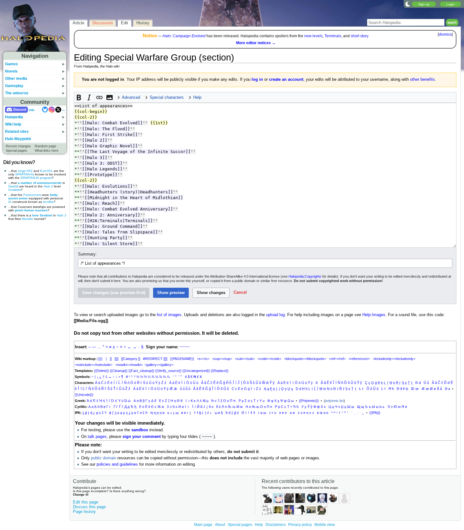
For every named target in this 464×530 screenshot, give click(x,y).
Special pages (16, 150)
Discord (19, 109)
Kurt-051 (46, 171)
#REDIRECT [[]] (155, 359)
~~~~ (185, 347)
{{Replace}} (220, 371)
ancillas (48, 201)
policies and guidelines (117, 464)
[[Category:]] (130, 359)
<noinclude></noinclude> (93, 365)
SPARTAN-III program (36, 178)
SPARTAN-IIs (24, 174)
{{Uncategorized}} (196, 371)
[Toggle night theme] (407, 4)
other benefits (422, 79)
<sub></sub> (245, 359)
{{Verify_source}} (168, 371)
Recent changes (18, 146)
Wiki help (13, 124)
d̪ (86, 413)
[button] (79, 97)
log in (257, 79)
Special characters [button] (167, 97)
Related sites (17, 131)
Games (11, 64)
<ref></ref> (337, 359)
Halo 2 (48, 186)
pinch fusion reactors (31, 210)
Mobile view (324, 524)
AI (9, 201)
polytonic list (334, 401)
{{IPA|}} (374, 413)
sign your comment (141, 436)
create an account (286, 79)
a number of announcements (40, 183)
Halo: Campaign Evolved (184, 36)
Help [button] (197, 97)
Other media (16, 78)
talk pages (97, 436)
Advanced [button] (131, 97)
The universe (16, 93)
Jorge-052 (25, 171)
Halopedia (14, 117)
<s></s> (203, 359)
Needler (27, 219)
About (220, 524)
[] (111, 359)
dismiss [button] (445, 34)
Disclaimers (275, 524)
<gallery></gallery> (159, 365)
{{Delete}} (101, 371)
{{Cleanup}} (119, 371)
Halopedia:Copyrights (305, 276)
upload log (275, 315)
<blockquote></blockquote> (305, 359)
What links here (46, 150)
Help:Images (373, 315)
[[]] (116, 359)
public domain (103, 458)
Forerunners (32, 195)
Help (259, 524)
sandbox (139, 430)
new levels (313, 36)
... (63, 109)
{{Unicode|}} (84, 395)
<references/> (359, 359)
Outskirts (14, 189)
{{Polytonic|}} (309, 401)
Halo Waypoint (18, 139)
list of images (169, 315)
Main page (203, 524)
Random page (45, 146)
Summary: (87, 254)
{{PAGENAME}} (182, 359)
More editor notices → (256, 43)
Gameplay (14, 86)
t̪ (83, 413)
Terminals (332, 36)
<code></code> (269, 359)
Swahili (13, 186)
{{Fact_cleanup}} (141, 371)
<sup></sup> (222, 359)
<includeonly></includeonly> (394, 359)
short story (359, 36)
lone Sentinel (42, 215)
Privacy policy (300, 524)
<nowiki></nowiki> (129, 365)
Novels (11, 71)
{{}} (100, 359)
